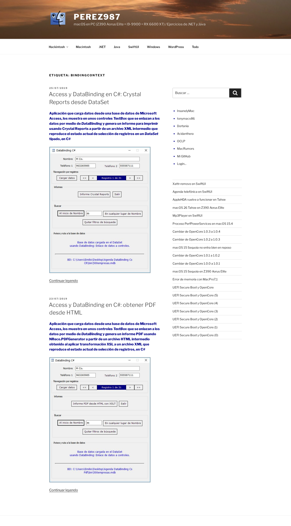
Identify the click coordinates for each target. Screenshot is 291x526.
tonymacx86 (186, 118)
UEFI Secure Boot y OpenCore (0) (195, 335)
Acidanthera (185, 133)
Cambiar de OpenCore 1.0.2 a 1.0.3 (196, 239)
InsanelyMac (185, 111)
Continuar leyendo (63, 281)
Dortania (183, 126)
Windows (153, 47)
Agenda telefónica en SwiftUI (192, 191)
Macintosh (83, 47)
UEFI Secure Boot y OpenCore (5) (195, 295)
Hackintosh (57, 47)
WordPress (176, 47)
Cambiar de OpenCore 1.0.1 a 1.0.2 (196, 255)
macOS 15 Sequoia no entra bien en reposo (202, 247)
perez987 (97, 17)
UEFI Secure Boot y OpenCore (193, 287)
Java (117, 47)
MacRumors (185, 148)
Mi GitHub (183, 156)
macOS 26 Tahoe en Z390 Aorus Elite (198, 207)
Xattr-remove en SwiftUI (189, 183)
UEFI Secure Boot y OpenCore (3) (195, 311)
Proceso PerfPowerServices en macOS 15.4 (203, 223)
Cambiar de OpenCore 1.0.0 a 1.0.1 (196, 263)
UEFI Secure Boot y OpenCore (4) (195, 303)
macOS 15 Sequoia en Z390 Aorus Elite (199, 271)
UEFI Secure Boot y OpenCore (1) (195, 327)
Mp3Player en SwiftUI (187, 215)
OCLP (181, 141)
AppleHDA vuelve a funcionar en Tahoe (199, 199)
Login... (181, 163)
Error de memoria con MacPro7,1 (195, 279)
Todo (195, 47)
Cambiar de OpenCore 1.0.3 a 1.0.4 (196, 231)
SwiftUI (133, 47)
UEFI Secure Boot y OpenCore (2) (195, 319)
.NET (102, 47)
